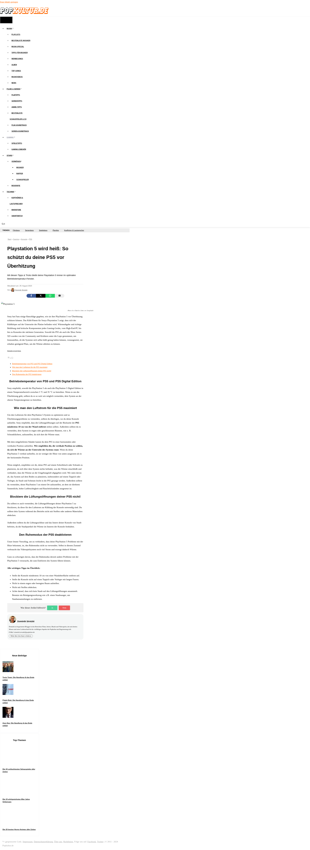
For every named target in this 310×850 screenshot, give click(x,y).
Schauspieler (22, 179)
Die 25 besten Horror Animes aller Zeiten (19, 829)
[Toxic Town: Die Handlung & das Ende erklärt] (8, 671)
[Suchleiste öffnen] (3, 224)
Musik (9, 28)
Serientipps (17, 101)
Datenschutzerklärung (43, 841)
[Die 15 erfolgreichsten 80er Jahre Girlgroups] (21, 793)
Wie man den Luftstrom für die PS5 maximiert (29, 367)
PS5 (30, 239)
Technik (10, 192)
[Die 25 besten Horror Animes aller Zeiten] (21, 823)
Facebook (91, 841)
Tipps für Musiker (20, 53)
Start (9, 239)
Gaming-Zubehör (19, 149)
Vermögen (16, 161)
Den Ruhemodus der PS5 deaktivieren (26, 374)
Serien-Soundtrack (20, 131)
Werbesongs (17, 59)
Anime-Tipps (17, 107)
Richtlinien (68, 841)
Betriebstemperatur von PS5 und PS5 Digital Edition (32, 364)
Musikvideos (17, 77)
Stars (9, 155)
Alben (14, 65)
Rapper (19, 173)
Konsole (24, 239)
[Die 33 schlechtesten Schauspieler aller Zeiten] (21, 763)
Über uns (58, 841)
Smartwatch (17, 216)
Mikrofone (16, 210)
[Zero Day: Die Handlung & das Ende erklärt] (8, 717)
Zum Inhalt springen (9, 2)
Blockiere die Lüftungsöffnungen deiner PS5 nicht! (31, 371)
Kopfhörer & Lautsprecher (74, 230)
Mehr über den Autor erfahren (21, 636)
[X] (40, 296)
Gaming (10, 137)
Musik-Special (18, 47)
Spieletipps (17, 143)
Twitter (100, 841)
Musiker (20, 167)
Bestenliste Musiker (21, 40)
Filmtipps (16, 95)
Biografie (16, 186)
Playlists (16, 34)
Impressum (28, 841)
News (14, 83)
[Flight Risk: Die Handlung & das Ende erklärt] (8, 694)
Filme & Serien (13, 89)
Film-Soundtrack (19, 125)
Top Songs (16, 71)
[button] (10, 358)
